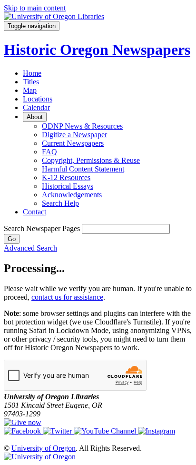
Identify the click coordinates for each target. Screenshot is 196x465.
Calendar (36, 107)
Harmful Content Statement (83, 169)
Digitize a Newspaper (74, 135)
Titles (31, 82)
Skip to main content (35, 8)
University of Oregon (43, 448)
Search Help (60, 203)
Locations (37, 99)
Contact (34, 212)
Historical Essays (67, 186)
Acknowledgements (72, 195)
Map (30, 90)
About (35, 117)
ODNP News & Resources (82, 126)
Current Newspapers (73, 143)
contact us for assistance (67, 297)
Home (32, 73)
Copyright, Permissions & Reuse (91, 160)
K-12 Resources (66, 177)
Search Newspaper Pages (42, 228)
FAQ (49, 152)
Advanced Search (30, 248)
